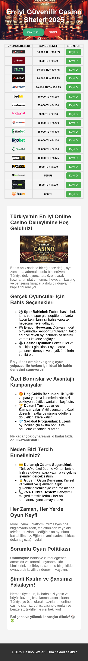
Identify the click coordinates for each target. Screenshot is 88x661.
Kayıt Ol (73, 52)
